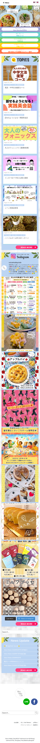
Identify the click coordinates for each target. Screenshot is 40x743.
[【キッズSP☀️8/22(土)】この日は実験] (20, 446)
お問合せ (35, 722)
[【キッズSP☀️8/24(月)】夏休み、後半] (20, 370)
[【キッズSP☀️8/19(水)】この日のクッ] (20, 597)
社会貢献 (16, 722)
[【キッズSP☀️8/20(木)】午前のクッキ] (20, 521)
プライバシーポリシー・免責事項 (29, 725)
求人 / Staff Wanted (26, 722)
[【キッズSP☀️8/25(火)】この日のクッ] (20, 332)
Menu (7, 3)
